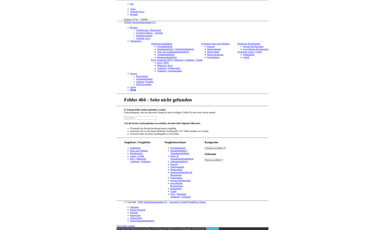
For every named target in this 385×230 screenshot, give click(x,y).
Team (132, 9)
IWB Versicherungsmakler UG (152, 202)
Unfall (173, 191)
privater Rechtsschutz (180, 180)
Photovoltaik (176, 169)
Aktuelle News (137, 11)
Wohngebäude (177, 167)
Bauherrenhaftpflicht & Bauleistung (181, 173)
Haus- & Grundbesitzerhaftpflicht (181, 157)
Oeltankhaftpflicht (179, 161)
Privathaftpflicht (178, 148)
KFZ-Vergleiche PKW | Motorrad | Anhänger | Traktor (177, 60)
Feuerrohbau (176, 178)
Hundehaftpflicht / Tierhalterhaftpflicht (179, 152)
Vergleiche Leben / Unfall (249, 52)
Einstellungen (212, 228)
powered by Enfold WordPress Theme (187, 202)
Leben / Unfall (137, 156)
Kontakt (134, 14)
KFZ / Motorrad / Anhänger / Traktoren (140, 160)
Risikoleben (176, 188)
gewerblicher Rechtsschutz (176, 184)
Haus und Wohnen (139, 150)
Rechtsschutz (136, 153)
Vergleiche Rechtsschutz (248, 43)
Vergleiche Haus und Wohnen (215, 43)
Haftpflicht (135, 148)
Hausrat (174, 164)
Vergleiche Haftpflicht (161, 43)
